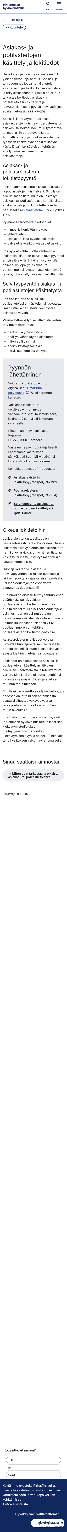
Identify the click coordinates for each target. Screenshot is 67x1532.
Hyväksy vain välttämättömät (37, 1514)
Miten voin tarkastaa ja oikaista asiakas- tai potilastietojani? (33, 775)
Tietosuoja (16, 19)
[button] (33, 1460)
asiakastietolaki (32, 210)
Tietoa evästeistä (15, 1504)
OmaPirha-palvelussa (25, 390)
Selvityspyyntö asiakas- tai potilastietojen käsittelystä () (34, 508)
